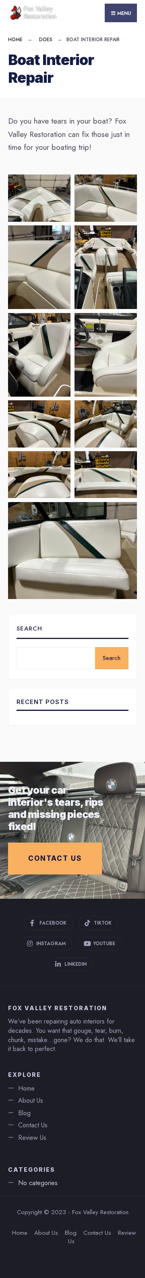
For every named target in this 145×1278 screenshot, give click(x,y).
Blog (24, 1113)
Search (29, 628)
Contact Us (55, 858)
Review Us (32, 1137)
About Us (30, 1100)
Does (45, 39)
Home (15, 39)
